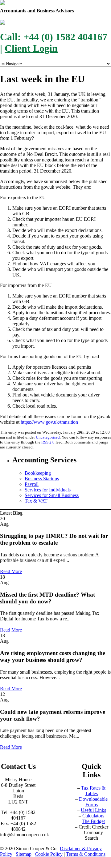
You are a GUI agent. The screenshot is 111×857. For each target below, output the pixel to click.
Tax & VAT (36, 500)
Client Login (31, 48)
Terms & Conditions (85, 854)
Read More (11, 571)
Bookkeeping (38, 473)
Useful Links (93, 810)
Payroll (32, 484)
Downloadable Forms (93, 801)
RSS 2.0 (48, 442)
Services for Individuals (48, 489)
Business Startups (42, 478)
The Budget (93, 821)
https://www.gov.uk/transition (49, 422)
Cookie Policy (49, 854)
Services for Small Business (52, 495)
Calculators (93, 815)
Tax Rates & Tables (93, 790)
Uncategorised (48, 437)
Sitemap (23, 854)
